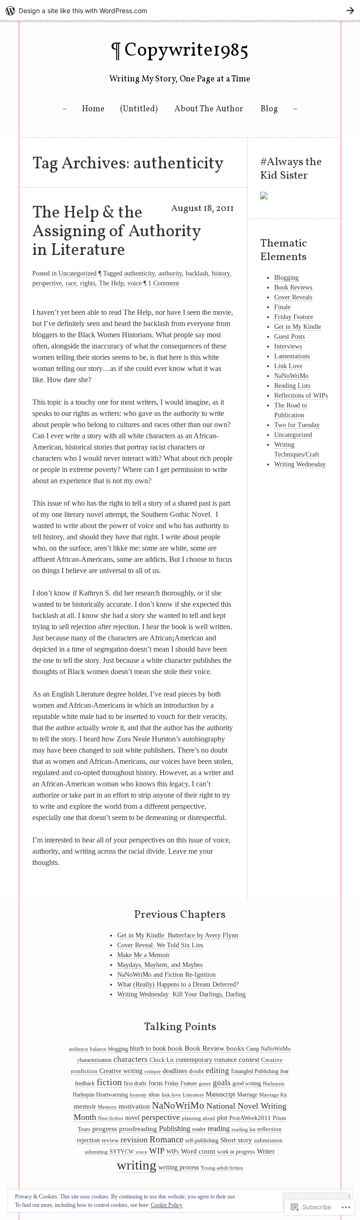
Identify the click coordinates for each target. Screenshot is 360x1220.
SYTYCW (122, 1151)
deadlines (175, 1071)
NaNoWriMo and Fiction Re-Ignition (166, 974)
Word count (198, 1151)
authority (170, 273)
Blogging (286, 277)
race (71, 283)
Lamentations (292, 356)
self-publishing (201, 1140)
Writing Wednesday (300, 464)
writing (137, 1164)
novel (132, 1117)
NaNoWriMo (291, 375)
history (221, 273)
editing (217, 1070)
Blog (269, 109)
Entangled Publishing (254, 1071)
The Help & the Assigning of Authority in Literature (116, 232)
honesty (138, 1094)
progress (104, 1129)
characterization (94, 1060)
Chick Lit (162, 1059)
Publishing (174, 1129)
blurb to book (148, 1048)
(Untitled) (139, 109)
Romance (166, 1139)
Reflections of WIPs (301, 395)
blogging (118, 1049)
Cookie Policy (166, 1205)
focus (156, 1083)
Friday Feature (293, 316)
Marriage (247, 1094)
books (235, 1048)
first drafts (135, 1083)
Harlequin (274, 1083)
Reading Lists (292, 385)
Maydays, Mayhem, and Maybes (159, 964)
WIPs (172, 1151)
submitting (96, 1152)
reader (199, 1129)
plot (222, 1117)
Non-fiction (110, 1118)
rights (87, 283)
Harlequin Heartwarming (100, 1094)
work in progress (236, 1151)
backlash (197, 273)
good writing (246, 1083)
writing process (178, 1167)
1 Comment (163, 283)
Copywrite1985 (186, 51)
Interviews (288, 346)
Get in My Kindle (297, 326)
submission (268, 1140)
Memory (107, 1107)
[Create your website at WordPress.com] (180, 10)
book (175, 1048)
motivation (134, 1106)
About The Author (208, 109)
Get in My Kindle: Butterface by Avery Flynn (177, 935)
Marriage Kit (273, 1094)
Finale (282, 307)
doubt (196, 1071)
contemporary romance (206, 1059)
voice (135, 283)
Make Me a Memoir (143, 955)
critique (152, 1071)
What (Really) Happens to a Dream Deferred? (178, 984)
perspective (47, 283)
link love (171, 1094)
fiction (109, 1082)
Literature (193, 1094)
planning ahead (198, 1118)
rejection (88, 1140)
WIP (157, 1150)
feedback (85, 1083)
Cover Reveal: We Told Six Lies (160, 945)
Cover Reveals (293, 297)
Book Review (205, 1048)
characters (130, 1059)
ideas (154, 1094)
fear (284, 1071)
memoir (85, 1106)
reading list (243, 1129)
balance (98, 1049)
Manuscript (220, 1094)
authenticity (139, 273)
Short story (236, 1140)
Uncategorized (78, 273)
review (110, 1140)
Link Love (288, 366)
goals (222, 1082)
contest (249, 1059)
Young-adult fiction (222, 1167)
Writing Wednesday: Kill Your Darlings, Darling (181, 994)
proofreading (138, 1129)
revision (134, 1139)
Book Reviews (293, 287)
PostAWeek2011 (250, 1117)
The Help (111, 283)
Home (93, 109)
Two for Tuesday (297, 424)
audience (78, 1049)
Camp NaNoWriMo (268, 1049)
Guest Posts (289, 336)
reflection (269, 1129)
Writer (266, 1151)
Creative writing (120, 1071)
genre (205, 1083)
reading (219, 1128)
